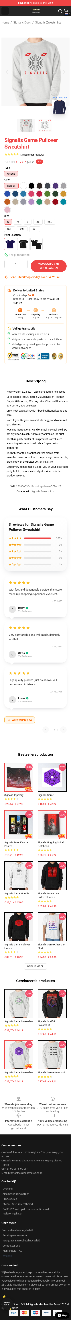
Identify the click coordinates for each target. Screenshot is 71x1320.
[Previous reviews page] (45, 729)
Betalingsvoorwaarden (15, 1235)
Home (5, 22)
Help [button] (64, 1315)
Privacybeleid (10, 1199)
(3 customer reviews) (32, 154)
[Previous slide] (7, 71)
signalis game (46, 795)
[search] (60, 11)
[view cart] (66, 11)
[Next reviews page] (63, 729)
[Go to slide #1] (26, 125)
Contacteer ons (11, 1245)
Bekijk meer (35, 966)
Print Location (12, 234)
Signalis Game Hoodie (16, 893)
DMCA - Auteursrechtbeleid (18, 1204)
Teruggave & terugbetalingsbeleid (21, 1240)
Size (6, 216)
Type (7, 167)
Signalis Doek (22, 22)
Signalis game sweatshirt (18, 1021)
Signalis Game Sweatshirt (18, 1072)
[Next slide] (64, 71)
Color (7, 179)
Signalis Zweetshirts (48, 22)
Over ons (8, 1188)
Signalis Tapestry (13, 795)
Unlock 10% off (7, 1304)
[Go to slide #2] (45, 125)
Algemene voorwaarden (16, 1193)
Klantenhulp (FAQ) (13, 1250)
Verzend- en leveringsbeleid (18, 1230)
